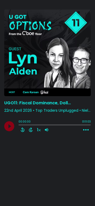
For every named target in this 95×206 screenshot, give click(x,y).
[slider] (20, 125)
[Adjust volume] (46, 130)
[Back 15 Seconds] (22, 130)
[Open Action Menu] (86, 130)
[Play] (9, 126)
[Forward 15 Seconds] (31, 130)
